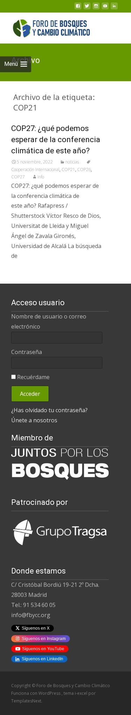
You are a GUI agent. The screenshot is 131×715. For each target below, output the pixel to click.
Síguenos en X (36, 628)
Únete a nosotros (34, 420)
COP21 (68, 169)
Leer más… (26, 270)
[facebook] (77, 8)
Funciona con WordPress (36, 693)
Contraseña (26, 352)
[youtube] (105, 8)
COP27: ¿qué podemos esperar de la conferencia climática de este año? (55, 139)
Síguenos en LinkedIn (42, 658)
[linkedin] (114, 8)
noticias (72, 162)
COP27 (18, 177)
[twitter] (86, 8)
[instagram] (96, 8)
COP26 (84, 169)
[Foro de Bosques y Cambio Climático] (46, 26)
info (40, 177)
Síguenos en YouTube (43, 648)
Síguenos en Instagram (44, 638)
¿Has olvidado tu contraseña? (49, 410)
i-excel (81, 693)
